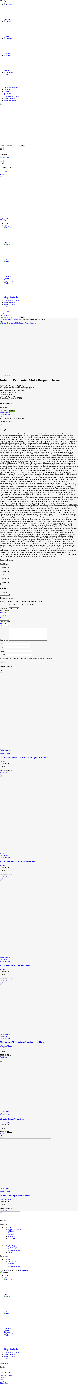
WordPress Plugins (6, 1123)
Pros (1, 643)
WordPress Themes (10, 319)
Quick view (4, 752)
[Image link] (39, 1214)
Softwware (11, 1236)
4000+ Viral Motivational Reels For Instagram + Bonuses (24, 757)
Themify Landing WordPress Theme (15, 1196)
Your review (4, 640)
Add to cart (4, 411)
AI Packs (11, 1231)
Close (2, 1365)
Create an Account (6, 1376)
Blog (9, 1259)
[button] (3, 772)
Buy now (11, 411)
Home (2, 319)
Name (2, 651)
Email (2, 655)
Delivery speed (5, 621)
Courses (10, 1233)
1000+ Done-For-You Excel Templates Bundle (19, 861)
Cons (1, 647)
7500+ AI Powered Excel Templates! (15, 965)
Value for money (5, 610)
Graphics (3, 761)
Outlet (10, 1252)
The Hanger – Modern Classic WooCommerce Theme (22, 1042)
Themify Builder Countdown (12, 1119)
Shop (9, 1227)
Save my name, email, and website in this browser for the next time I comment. (27, 658)
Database (11, 1235)
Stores (10, 1265)
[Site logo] (39, 124)
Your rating (4, 608)
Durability (3, 616)
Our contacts (12, 1249)
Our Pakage (12, 1245)
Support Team (12, 1247)
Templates (3, 865)
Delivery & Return (14, 1251)
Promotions (11, 1263)
